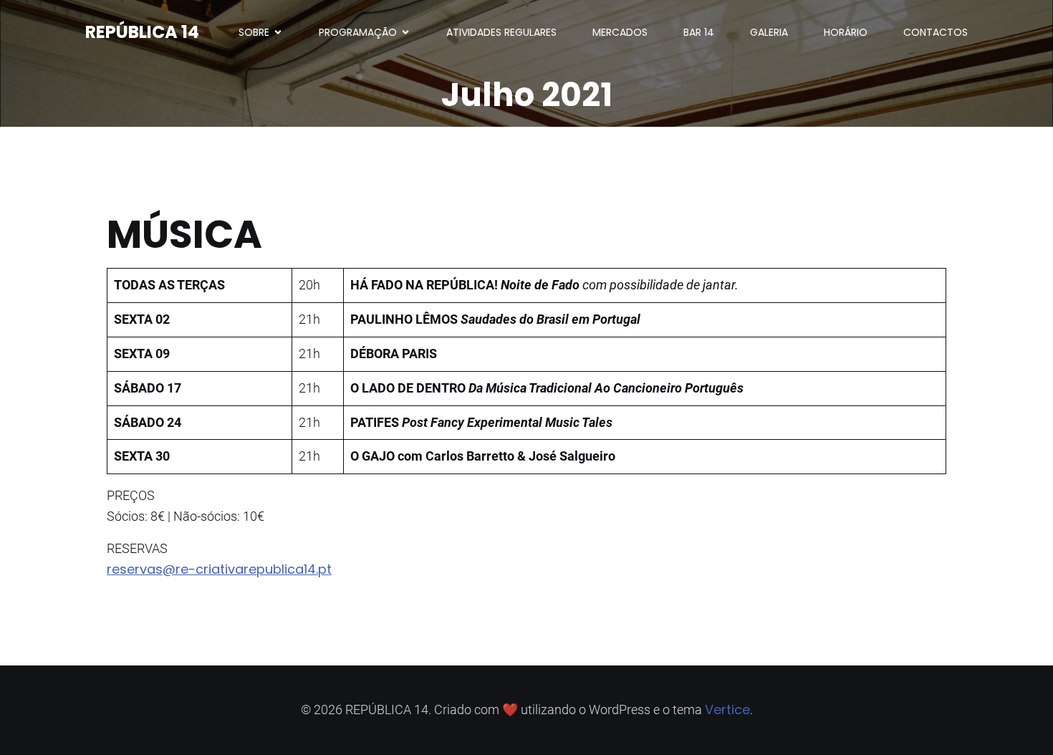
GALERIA (769, 32)
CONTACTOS (935, 32)
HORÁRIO (845, 32)
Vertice (727, 709)
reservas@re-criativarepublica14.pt (219, 569)
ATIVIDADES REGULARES (501, 32)
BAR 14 (698, 32)
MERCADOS (620, 32)
